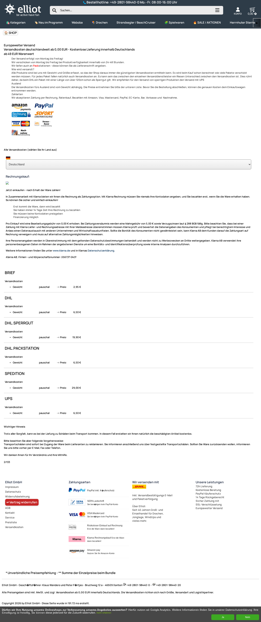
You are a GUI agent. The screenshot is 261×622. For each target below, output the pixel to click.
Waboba (77, 22)
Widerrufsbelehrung (17, 496)
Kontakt (10, 512)
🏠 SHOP (10, 33)
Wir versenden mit (145, 482)
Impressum (12, 487)
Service (10, 517)
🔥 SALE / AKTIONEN (207, 22)
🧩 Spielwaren (174, 22)
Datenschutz (13, 491)
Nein (247, 617)
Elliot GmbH (13, 482)
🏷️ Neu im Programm (48, 22)
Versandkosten (14, 527)
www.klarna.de (61, 250)
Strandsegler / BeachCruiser (136, 22)
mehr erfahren (103, 612)
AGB (7, 508)
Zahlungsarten (79, 482)
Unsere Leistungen (210, 482)
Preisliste (11, 522)
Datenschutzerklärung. (101, 250)
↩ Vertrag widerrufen (21, 502)
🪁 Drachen (100, 22)
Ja (223, 617)
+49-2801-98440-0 (124, 2)
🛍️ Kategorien (15, 22)
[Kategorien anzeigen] (217, 12)
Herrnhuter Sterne (242, 22)
